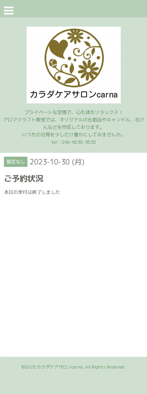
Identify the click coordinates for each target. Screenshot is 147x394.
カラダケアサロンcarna (60, 367)
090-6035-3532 (79, 142)
